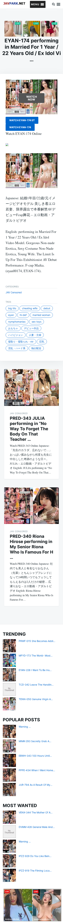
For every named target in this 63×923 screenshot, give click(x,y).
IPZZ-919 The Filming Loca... (35, 870)
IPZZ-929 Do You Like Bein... (35, 856)
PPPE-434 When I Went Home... (37, 770)
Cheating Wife (29, 308)
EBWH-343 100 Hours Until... (35, 755)
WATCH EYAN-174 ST (22, 120)
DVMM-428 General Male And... (37, 826)
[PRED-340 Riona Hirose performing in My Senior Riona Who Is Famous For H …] (31, 505)
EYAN (11, 314)
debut (46, 308)
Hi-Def (23, 314)
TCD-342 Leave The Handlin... (36, 684)
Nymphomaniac (17, 321)
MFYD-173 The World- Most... (35, 655)
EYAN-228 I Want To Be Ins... (35, 670)
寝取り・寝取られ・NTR (20, 341)
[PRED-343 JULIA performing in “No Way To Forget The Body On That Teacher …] (31, 387)
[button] (35, 4)
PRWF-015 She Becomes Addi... (37, 640)
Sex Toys (36, 321)
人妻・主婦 (35, 334)
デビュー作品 (31, 328)
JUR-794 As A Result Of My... (35, 784)
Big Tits (12, 308)
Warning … (25, 726)
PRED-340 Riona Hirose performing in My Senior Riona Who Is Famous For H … (31, 547)
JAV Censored (14, 292)
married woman (41, 314)
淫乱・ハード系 (16, 348)
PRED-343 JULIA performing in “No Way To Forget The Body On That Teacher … (29, 429)
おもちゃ (13, 328)
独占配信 (36, 348)
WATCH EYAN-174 (20, 127)
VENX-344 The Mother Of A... (35, 812)
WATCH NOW (31, 98)
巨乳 (41, 341)
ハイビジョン (15, 334)
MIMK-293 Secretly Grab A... (35, 741)
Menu (58, 4)
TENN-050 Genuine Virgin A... (36, 699)
